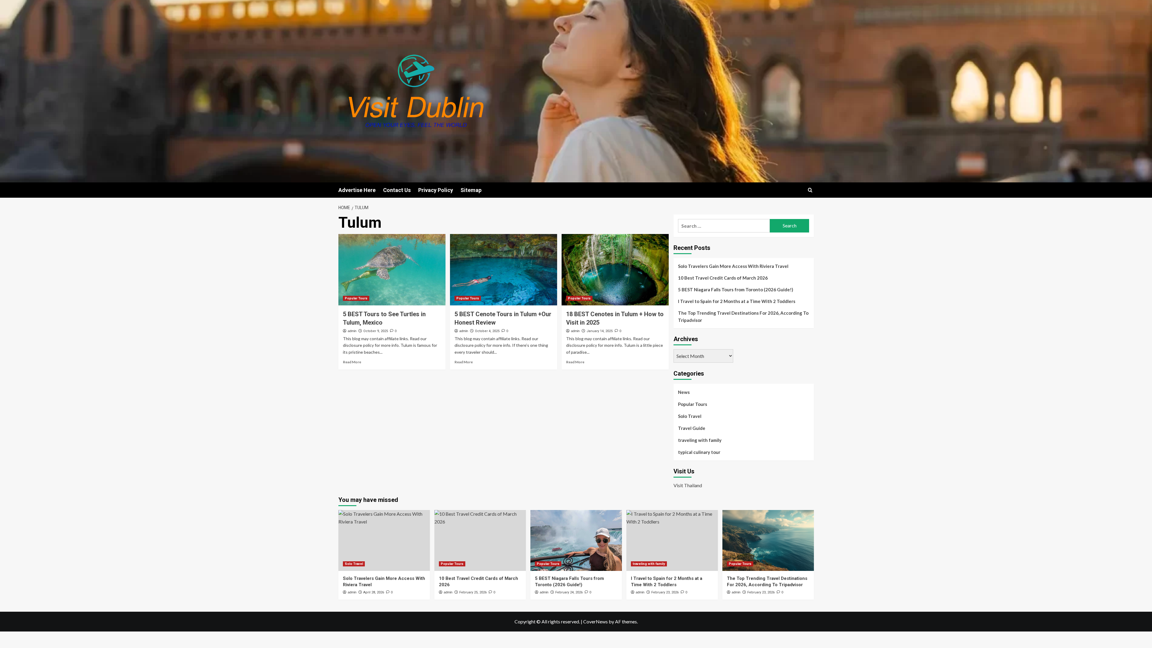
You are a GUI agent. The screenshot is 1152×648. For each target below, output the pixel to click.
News (684, 392)
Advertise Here (357, 190)
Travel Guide (691, 428)
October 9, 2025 (375, 331)
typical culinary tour (699, 452)
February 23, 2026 (665, 592)
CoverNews (595, 621)
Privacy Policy (435, 190)
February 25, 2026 (473, 592)
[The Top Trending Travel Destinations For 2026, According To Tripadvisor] (768, 540)
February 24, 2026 (569, 592)
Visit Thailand (688, 485)
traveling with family (700, 440)
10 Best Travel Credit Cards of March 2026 (723, 277)
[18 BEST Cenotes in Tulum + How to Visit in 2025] (615, 269)
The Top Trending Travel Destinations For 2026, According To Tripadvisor (743, 316)
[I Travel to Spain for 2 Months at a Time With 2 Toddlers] (672, 540)
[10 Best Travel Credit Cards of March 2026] (480, 540)
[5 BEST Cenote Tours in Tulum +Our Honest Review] (503, 269)
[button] (810, 190)
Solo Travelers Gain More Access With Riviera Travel (733, 266)
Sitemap (471, 190)
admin (352, 331)
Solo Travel (689, 416)
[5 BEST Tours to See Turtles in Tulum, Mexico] (392, 269)
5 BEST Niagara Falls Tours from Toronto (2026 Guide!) (735, 289)
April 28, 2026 (373, 592)
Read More (352, 362)
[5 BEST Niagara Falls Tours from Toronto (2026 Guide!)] (576, 540)
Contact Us (397, 190)
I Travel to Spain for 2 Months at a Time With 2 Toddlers (736, 301)
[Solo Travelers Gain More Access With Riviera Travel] (384, 540)
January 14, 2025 (599, 331)
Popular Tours (356, 298)
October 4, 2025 (487, 331)
